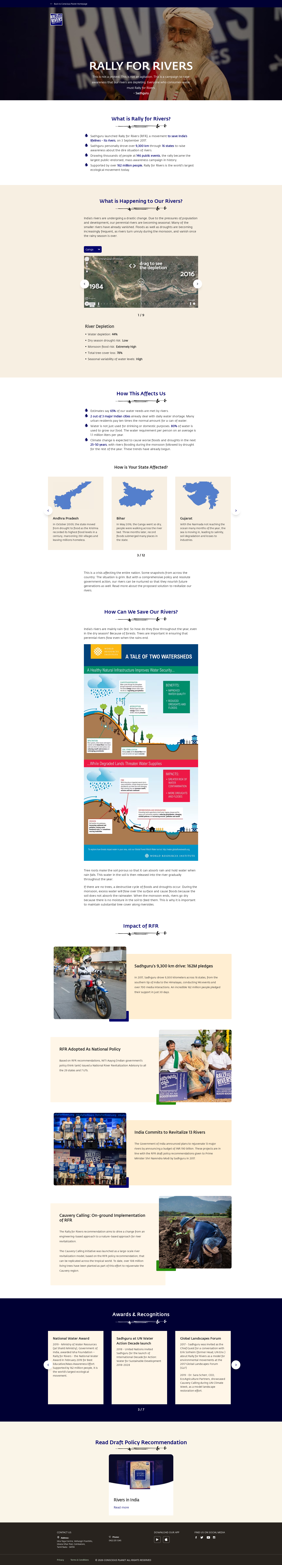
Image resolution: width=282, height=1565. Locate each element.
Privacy (60, 1559)
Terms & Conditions (79, 1559)
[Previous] (84, 283)
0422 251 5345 (115, 1540)
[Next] (197, 283)
